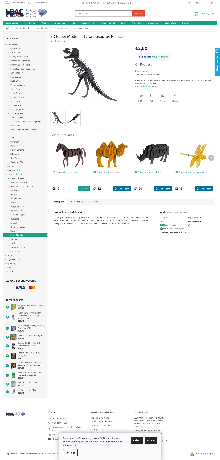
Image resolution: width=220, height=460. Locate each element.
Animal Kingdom (17, 247)
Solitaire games (17, 117)
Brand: (58, 41)
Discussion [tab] (93, 201)
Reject (136, 440)
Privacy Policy (97, 429)
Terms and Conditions (100, 425)
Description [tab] (59, 201)
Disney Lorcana (17, 149)
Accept (151, 440)
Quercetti (14, 218)
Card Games (15, 52)
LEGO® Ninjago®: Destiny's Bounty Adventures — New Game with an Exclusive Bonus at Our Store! (149, 421)
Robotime (14, 251)
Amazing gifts (13, 170)
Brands (10, 271)
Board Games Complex (20, 64)
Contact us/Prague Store (119, 3)
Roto (12, 231)
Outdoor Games (17, 109)
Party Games (16, 93)
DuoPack (15, 190)
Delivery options (142, 71)
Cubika (13, 243)
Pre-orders (15, 48)
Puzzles (11, 166)
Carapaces (15, 239)
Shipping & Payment (91, 3)
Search (138, 13)
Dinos (13, 202)
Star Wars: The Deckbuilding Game (26, 121)
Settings (70, 452)
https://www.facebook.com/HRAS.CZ (68, 429)
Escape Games (17, 97)
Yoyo (9, 255)
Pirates (14, 194)
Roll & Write (15, 81)
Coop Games (16, 89)
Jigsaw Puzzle (13, 259)
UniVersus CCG (17, 162)
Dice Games (15, 77)
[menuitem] (12, 23)
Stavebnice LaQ (17, 214)
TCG (9, 133)
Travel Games (16, 113)
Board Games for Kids (20, 60)
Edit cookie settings (53, 453)
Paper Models (16, 235)
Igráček (13, 223)
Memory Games (17, 85)
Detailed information (144, 86)
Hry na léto (15, 125)
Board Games (13, 44)
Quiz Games (15, 101)
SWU (12, 137)
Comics (10, 267)
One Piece (15, 158)
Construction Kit (14, 174)
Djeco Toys (12, 263)
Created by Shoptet (205, 453)
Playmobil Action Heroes (22, 186)
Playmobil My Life (19, 182)
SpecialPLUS (16, 210)
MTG (12, 146)
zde (75, 445)
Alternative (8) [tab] (76, 201)
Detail (84, 188)
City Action (16, 198)
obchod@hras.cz (59, 418)
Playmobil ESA (17, 206)
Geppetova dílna (17, 227)
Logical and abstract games (22, 69)
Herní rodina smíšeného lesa (23, 129)
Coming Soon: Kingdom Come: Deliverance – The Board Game (148, 432)
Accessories (16, 105)
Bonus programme (160, 56)
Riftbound (14, 154)
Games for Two (17, 72)
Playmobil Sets (17, 178)
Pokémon (14, 141)
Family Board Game (19, 56)
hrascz (55, 434)
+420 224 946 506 (59, 422)
